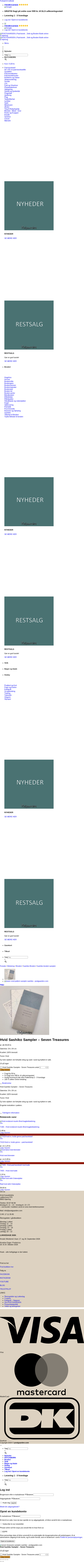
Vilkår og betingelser (12, 1306)
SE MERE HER (10, 238)
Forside (3, 966)
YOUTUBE (4, 1282)
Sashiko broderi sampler (46, 966)
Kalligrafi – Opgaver (12, 1300)
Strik (6, 663)
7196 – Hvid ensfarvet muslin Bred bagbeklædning (19, 1127)
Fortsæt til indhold (7, 1)
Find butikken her (6, 1267)
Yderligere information (10, 1113)
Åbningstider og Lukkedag (14, 1296)
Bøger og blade (10, 669)
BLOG (2, 1285)
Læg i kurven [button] (5, 1190)
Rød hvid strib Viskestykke (10, 1184)
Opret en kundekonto (7, 1541)
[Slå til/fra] (1, 1083)
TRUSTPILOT (5, 1289)
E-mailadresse (10, 1516)
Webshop (11, 966)
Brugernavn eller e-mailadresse (16, 1495)
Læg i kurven (5, 1070)
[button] (44, 6)
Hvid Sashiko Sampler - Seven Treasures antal (21, 1067)
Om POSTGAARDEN (12, 1302)
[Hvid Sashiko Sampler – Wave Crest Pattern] (26, 981)
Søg (6, 55)
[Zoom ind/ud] (1, 1559)
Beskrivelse (6, 1083)
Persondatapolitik (11, 1304)
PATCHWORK (10, 57)
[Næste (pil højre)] (3, 1561)
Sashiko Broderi (29, 966)
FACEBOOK (5, 1274)
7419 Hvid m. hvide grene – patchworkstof (16, 1142)
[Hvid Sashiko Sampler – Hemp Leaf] (9, 979)
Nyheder (7, 51)
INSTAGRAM (5, 1278)
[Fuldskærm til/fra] (3, 1559)
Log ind (13, 1503)
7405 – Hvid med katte (8, 1171)
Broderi (7, 367)
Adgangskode (9, 1499)
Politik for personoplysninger (71, 1537)
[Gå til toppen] (1, 1445)
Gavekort (8, 945)
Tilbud (7, 951)
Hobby (7, 675)
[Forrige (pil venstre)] (1, 1561)
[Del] (5, 1559)
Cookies (7, 1298)
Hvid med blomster (7, 1155)
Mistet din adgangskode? (9, 1507)
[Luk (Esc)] (7, 1559)
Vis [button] (1, 1123)
